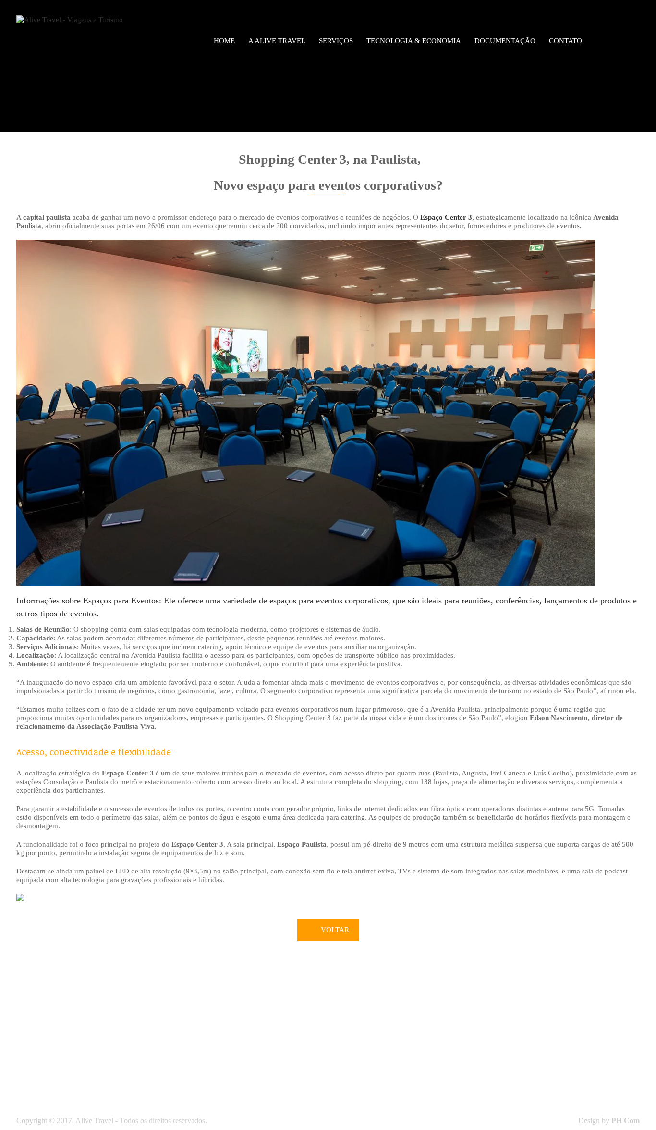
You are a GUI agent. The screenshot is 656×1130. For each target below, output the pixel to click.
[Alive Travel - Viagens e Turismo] (69, 19)
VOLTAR (335, 929)
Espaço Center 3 (446, 217)
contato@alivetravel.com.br (376, 1069)
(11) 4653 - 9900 (398, 1043)
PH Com (625, 1121)
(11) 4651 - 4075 (379, 1052)
